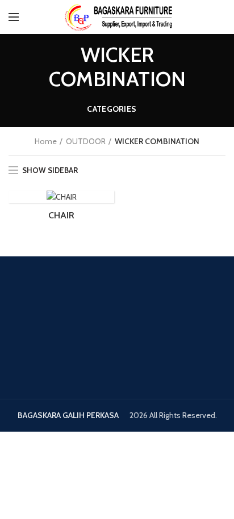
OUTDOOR (86, 141)
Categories (111, 109)
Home (46, 141)
